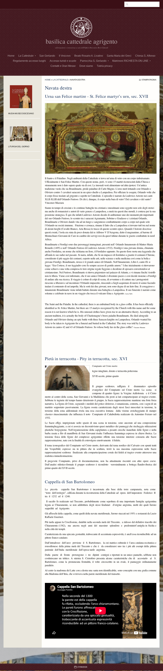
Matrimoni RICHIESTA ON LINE (130, 60)
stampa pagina (149, 80)
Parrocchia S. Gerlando (93, 60)
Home (11, 55)
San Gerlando (47, 55)
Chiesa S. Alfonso (145, 55)
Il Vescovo (65, 55)
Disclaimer (108, 655)
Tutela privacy (105, 66)
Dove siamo (86, 66)
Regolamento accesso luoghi (29, 60)
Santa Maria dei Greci (119, 55)
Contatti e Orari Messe (63, 66)
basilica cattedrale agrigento (81, 41)
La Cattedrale (26, 55)
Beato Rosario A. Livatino (88, 55)
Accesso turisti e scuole (63, 60)
